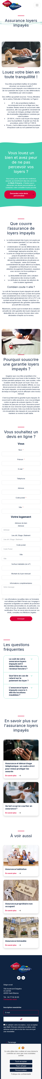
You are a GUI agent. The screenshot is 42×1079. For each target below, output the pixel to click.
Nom (20, 450)
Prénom (20, 459)
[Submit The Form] (21, 1019)
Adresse (21, 488)
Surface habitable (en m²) (21, 564)
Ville (20, 507)
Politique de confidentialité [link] (21, 1074)
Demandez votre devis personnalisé (19, 194)
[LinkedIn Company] (23, 978)
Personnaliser (21, 1070)
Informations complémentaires (21, 583)
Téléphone (21, 479)
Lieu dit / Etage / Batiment (21, 535)
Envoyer (21, 619)
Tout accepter (21, 1061)
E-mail (20, 469)
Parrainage (12, 1042)
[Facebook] (19, 978)
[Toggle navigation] (37, 5)
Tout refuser (21, 1066)
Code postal (20, 498)
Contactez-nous (10, 999)
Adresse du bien (21, 523)
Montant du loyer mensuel (21, 574)
